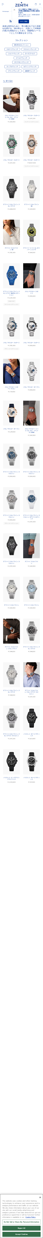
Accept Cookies (21, 1234)
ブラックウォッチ (13, 71)
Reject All (21, 1228)
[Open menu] (3, 4)
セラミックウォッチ (30, 66)
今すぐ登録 (23, 21)
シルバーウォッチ (13, 54)
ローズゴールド (30, 54)
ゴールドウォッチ (21, 58)
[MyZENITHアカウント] (40, 4)
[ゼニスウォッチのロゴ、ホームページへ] (21, 4)
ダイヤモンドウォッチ (21, 62)
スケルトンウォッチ (30, 49)
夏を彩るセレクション (21, 45)
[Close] (40, 1197)
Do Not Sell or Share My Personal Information (21, 1222)
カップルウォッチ (12, 66)
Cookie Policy (30, 1217)
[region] (21, 1216)
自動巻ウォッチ (30, 71)
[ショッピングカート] (36, 4)
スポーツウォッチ (12, 49)
